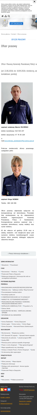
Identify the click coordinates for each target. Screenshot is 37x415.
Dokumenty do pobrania (9, 338)
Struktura (14, 271)
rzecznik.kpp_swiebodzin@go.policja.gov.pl (19, 141)
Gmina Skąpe (26, 324)
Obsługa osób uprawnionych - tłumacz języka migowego (15, 367)
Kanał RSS (2, 389)
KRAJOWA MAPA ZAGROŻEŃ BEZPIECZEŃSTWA (17, 287)
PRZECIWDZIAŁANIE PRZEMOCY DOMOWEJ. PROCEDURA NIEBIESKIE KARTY (16, 302)
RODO (2, 374)
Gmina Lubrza (16, 324)
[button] (33, 16)
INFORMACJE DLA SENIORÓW (11, 315)
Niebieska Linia (6, 290)
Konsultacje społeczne (8, 294)
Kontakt (13, 34)
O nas (2, 268)
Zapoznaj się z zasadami (25, 401)
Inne (2, 376)
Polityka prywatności (17, 379)
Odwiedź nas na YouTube (5, 389)
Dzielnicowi (4, 318)
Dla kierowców (6, 333)
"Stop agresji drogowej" (26, 345)
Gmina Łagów (6, 324)
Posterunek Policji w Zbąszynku (11, 274)
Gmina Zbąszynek (20, 321)
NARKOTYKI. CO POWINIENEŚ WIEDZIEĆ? (15, 299)
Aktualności (5, 265)
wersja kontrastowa (5, 411)
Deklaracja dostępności (6, 403)
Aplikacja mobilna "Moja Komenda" (23, 290)
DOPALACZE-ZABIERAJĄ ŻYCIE (11, 306)
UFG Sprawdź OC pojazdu (10, 335)
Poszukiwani (14, 265)
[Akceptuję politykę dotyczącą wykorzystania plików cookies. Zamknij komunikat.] (34, 1)
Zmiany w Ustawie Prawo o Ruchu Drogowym (15, 350)
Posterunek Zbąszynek (8, 281)
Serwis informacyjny (7, 262)
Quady (33, 350)
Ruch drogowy (5, 330)
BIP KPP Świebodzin (29, 390)
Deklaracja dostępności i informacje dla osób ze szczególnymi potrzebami (16, 277)
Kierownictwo (6, 271)
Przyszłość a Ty (28, 306)
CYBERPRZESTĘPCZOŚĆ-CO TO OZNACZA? (16, 297)
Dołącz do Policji (6, 355)
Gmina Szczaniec (7, 326)
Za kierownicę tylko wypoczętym (11, 352)
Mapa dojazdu (17, 361)
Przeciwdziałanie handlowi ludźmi (12, 292)
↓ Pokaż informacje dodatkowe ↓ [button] (18, 253)
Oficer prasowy (21, 34)
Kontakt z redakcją (5, 397)
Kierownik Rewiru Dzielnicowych (23, 326)
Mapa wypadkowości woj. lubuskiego (13, 347)
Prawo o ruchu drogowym (9, 345)
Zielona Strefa (6, 308)
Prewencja (4, 284)
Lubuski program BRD (24, 338)
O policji (21, 271)
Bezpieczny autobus (18, 333)
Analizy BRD (5, 340)
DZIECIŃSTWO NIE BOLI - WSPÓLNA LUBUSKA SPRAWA (16, 311)
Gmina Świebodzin (7, 321)
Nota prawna (5, 379)
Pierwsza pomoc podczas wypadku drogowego (16, 342)
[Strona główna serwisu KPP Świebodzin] (3, 16)
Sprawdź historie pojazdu (27, 335)
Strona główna (5, 34)
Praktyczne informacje (8, 364)
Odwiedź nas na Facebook (8, 389)
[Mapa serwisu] (6, 16)
